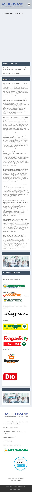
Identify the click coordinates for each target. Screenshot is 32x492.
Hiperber (5, 320)
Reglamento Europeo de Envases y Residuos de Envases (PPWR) (15, 136)
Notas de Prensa (20, 42)
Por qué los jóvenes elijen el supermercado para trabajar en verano (15, 219)
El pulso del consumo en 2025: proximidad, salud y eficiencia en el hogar (15, 169)
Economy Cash (8, 349)
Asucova (7, 42)
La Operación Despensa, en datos (12, 73)
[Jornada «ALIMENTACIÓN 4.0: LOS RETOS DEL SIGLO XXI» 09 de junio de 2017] (16, 24)
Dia (4, 371)
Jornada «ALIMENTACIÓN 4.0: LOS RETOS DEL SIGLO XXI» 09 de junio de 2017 (15, 38)
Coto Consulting (19, 478)
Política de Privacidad (19, 486)
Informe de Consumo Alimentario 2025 (14, 185)
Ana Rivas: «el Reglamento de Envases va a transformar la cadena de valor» (15, 118)
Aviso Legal (9, 486)
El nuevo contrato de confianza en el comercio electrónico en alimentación (14, 152)
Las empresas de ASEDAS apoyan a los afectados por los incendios (14, 235)
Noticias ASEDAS (10, 79)
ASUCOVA (18, 480)
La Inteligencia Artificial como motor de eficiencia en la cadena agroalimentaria (14, 201)
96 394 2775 (12, 437)
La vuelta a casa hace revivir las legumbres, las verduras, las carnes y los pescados (15, 68)
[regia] (20, 471)
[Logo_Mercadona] (16, 452)
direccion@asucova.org (14, 445)
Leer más (7, 55)
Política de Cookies (15, 489)
